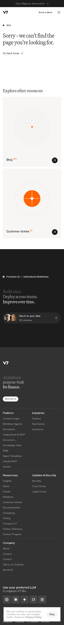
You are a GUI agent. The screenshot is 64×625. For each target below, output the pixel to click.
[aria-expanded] (59, 12)
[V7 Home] (6, 362)
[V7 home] (5, 12)
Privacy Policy (33, 617)
